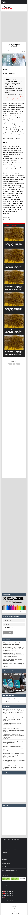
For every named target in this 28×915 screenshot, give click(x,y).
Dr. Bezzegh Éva (7, 50)
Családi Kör (5, 852)
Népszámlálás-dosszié (9, 698)
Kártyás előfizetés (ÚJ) (11, 96)
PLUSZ (4, 2)
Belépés (9, 2)
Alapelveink (16, 908)
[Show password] (23, 624)
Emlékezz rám (8, 627)
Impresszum (10, 908)
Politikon (4, 859)
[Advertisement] (14, 26)
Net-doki (22, 50)
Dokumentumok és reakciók (14, 611)
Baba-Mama (5, 856)
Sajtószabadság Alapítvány (9, 870)
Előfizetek (15, 2)
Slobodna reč (5, 866)
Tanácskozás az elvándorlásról (11, 701)
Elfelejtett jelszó (7, 635)
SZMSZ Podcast (6, 863)
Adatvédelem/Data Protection (13, 911)
